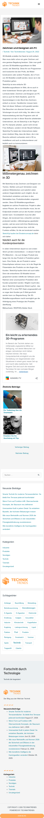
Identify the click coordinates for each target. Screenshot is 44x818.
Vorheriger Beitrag (22, 447)
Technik (6, 52)
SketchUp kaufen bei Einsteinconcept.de (18, 233)
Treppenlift (8, 648)
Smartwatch (19, 637)
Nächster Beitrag (22, 453)
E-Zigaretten (20, 613)
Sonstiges (6, 555)
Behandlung (32, 603)
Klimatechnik (18, 622)
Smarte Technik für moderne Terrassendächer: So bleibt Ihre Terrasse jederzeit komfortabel (24, 715)
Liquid (34, 627)
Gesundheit (29, 618)
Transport (28, 643)
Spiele (6, 643)
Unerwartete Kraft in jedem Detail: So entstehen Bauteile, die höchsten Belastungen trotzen (23, 733)
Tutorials (6, 563)
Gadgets (18, 618)
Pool (16, 632)
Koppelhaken (32, 622)
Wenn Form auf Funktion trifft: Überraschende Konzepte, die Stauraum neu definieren (24, 724)
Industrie (6, 548)
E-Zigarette (8, 613)
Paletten (7, 632)
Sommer (31, 637)
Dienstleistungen (28, 608)
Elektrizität (32, 613)
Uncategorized (8, 566)
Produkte (6, 551)
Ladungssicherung (21, 627)
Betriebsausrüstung (11, 608)
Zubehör (18, 648)
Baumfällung (19, 603)
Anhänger (7, 603)
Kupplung (7, 627)
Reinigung (7, 637)
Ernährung (7, 618)
